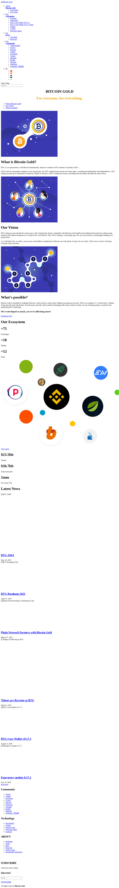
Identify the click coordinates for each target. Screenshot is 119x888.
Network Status (16, 31)
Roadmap (9, 842)
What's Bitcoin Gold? (13, 104)
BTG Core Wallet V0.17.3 (20, 23)
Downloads (10, 823)
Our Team (14, 12)
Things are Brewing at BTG (17, 700)
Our (10, 15)
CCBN (12, 29)
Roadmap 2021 (6, 316)
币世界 (21, 67)
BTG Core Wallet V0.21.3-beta (21, 25)
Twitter (12, 56)
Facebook (13, 54)
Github (12, 27)
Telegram (13, 64)
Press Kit (13, 39)
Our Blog (13, 37)
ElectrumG (14, 20)
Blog (7, 846)
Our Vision (10, 106)
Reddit (12, 60)
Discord (13, 50)
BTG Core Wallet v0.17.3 (16, 738)
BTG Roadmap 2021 (13, 593)
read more (4, 784)
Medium (13, 58)
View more (5, 449)
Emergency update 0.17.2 (16, 777)
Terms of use (10, 850)
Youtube (13, 62)
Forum (12, 48)
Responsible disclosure (14, 852)
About (10, 7)
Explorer (13, 18)
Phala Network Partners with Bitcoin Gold (26, 632)
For (8, 34)
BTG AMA (7, 555)
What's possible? (12, 108)
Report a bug (10, 827)
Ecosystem (14, 10)
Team (8, 844)
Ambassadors (15, 46)
